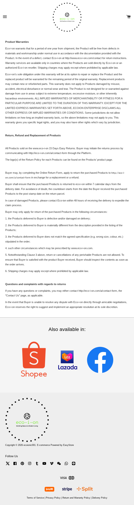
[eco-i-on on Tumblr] (37, 465)
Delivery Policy (99, 497)
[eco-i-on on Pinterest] (22, 465)
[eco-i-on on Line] (73, 465)
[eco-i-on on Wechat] (59, 465)
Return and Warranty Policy (76, 497)
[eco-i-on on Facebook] (15, 465)
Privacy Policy (53, 497)
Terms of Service (35, 497)
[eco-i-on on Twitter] (7, 465)
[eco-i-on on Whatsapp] (66, 465)
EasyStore (68, 445)
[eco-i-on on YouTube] (44, 465)
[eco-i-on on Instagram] (29, 465)
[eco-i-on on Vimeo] (51, 465)
